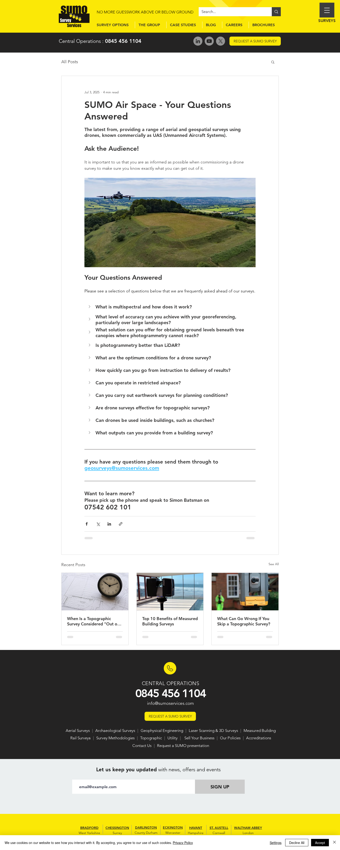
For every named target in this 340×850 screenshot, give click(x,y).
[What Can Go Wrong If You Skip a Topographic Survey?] (245, 591)
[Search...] (276, 11)
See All (274, 564)
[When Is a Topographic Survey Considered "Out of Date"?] (95, 591)
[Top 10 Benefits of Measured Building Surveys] (170, 591)
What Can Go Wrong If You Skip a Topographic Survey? (243, 621)
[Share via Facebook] (86, 524)
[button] (273, 62)
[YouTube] (209, 41)
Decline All (296, 842)
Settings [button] (275, 842)
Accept (320, 842)
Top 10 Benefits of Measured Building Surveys (170, 621)
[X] (220, 41)
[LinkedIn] (197, 41)
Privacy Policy (183, 842)
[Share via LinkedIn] (109, 524)
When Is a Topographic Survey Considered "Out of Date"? (93, 621)
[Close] (334, 842)
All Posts (69, 61)
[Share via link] (120, 524)
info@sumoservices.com (170, 703)
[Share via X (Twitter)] (98, 524)
